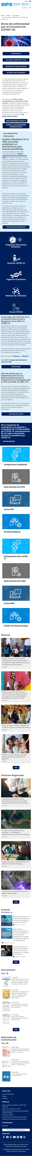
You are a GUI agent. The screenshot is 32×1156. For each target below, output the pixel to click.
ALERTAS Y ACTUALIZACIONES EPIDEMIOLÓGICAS (16, 126)
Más (16, 767)
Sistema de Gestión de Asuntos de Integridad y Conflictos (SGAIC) (15, 1112)
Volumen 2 (25, 356)
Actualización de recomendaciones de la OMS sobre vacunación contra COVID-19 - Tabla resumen (20, 1063)
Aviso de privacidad (7, 1115)
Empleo (4, 1096)
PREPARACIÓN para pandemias (16, 66)
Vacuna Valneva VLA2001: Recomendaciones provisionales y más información (20, 1018)
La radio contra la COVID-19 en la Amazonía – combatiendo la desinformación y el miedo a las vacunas (15, 832)
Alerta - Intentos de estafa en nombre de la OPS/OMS (14, 1106)
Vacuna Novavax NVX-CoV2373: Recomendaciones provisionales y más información (20, 1005)
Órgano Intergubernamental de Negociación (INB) (14, 155)
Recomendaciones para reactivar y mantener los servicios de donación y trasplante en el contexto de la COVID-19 (21, 950)
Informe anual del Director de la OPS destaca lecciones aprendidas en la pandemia (14, 757)
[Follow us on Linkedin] (18, 1137)
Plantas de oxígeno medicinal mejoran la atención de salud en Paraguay (15, 863)
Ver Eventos (5, 912)
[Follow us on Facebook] (7, 1137)
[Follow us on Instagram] (11, 1137)
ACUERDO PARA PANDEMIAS (16, 72)
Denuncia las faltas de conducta (16, 1130)
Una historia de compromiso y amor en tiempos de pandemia (15, 892)
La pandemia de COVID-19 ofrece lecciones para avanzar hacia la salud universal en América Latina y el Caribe (15, 801)
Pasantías (5, 1098)
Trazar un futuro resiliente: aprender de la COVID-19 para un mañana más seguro (16, 726)
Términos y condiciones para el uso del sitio (14, 1119)
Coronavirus (16, 15)
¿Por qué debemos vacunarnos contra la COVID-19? (19, 1074)
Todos (3, 973)
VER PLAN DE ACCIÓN (16, 414)
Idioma (27, 1)
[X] (4, 1137)
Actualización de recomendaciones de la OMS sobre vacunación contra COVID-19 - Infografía (20, 1050)
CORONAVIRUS (16, 53)
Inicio (3, 15)
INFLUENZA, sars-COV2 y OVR (16, 60)
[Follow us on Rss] (24, 1137)
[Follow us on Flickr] (21, 1137)
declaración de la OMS (9, 116)
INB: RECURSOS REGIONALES (16, 227)
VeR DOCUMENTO (9, 441)
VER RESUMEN (16, 367)
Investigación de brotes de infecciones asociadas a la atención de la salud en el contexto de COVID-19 (21, 919)
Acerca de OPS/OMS (8, 1094)
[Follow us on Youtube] (14, 1137)
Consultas (5, 1126)
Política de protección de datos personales (14, 1117)
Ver (23, 114)
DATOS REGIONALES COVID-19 (16, 121)
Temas (8, 15)
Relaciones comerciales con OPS (11, 1109)
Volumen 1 (16, 356)
